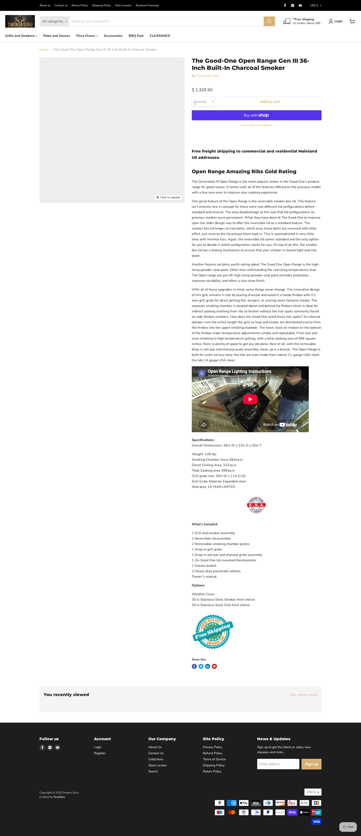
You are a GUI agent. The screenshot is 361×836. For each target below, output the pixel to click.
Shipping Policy (101, 5)
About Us (154, 747)
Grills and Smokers (20, 35)
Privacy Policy (212, 747)
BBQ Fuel (136, 35)
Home (44, 49)
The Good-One (207, 75)
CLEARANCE (160, 35)
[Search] (269, 21)
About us (44, 5)
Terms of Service (214, 759)
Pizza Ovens (86, 35)
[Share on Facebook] (194, 666)
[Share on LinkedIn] (207, 666)
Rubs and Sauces (56, 35)
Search (153, 771)
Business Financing (147, 5)
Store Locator (123, 5)
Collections (155, 759)
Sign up (311, 764)
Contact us (61, 5)
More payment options (256, 125)
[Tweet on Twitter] (200, 666)
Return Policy (80, 5)
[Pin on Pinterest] (214, 666)
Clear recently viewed (303, 694)
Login (338, 21)
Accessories (113, 35)
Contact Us (156, 753)
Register (100, 753)
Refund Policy (212, 753)
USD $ (314, 5)
